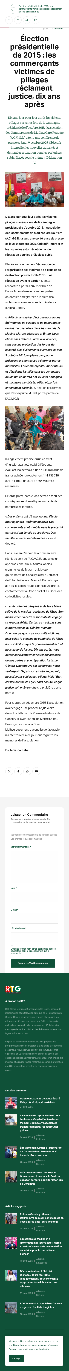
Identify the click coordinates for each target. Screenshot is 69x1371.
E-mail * (14, 910)
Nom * (14, 888)
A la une (40, 1135)
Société (40, 1164)
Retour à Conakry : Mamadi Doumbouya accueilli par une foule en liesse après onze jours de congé (41, 1218)
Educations (41, 1263)
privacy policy (23, 1349)
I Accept (16, 1358)
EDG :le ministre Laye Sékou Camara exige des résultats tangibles (41, 1305)
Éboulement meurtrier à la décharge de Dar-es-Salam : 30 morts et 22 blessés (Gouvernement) (41, 1152)
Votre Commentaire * (21, 847)
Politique (40, 1139)
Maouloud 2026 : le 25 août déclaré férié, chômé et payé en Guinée (40, 1100)
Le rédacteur (57, 29)
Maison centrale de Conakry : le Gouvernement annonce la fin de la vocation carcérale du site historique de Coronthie (41, 1178)
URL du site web (18, 928)
